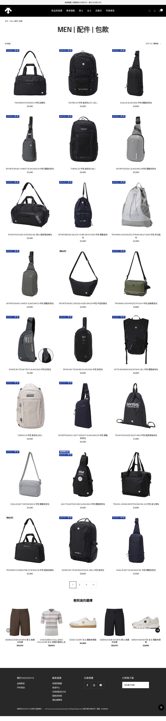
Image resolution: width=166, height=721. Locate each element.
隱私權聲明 (57, 700)
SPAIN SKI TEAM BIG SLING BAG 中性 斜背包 (83, 369)
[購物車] (160, 11)
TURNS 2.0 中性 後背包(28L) (83, 169)
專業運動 (70, 10)
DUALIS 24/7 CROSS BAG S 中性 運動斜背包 (30, 504)
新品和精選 (56, 10)
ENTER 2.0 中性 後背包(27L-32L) (83, 103)
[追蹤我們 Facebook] (87, 685)
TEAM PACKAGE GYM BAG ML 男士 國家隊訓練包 (30, 234)
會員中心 (56, 687)
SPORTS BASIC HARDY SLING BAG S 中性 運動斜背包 (30, 303)
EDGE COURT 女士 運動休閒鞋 (83, 640)
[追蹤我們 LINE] (100, 685)
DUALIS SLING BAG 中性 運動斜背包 (136, 103)
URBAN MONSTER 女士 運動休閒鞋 (146, 641)
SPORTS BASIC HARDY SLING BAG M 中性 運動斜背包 (30, 169)
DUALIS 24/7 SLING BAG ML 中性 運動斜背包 (136, 570)
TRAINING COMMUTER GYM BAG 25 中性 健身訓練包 (30, 570)
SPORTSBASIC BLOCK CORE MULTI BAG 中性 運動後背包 (83, 236)
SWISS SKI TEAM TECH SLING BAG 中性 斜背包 (30, 369)
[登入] (155, 11)
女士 (89, 10)
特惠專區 (110, 10)
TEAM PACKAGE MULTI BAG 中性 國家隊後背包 (136, 435)
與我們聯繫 (57, 683)
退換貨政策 (57, 696)
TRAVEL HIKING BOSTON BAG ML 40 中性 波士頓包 (136, 504)
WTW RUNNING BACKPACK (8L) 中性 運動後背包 (136, 369)
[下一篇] (93, 584)
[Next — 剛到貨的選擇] (157, 630)
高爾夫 (98, 10)
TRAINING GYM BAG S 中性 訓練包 (30, 103)
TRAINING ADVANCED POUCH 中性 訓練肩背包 (136, 303)
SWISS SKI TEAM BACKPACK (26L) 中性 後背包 (83, 570)
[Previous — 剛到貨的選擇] (8, 630)
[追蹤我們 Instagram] (94, 685)
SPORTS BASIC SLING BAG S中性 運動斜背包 (136, 169)
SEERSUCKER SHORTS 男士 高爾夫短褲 (20, 641)
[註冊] (145, 685)
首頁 (6, 21)
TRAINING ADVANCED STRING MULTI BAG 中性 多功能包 (136, 236)
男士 (81, 10)
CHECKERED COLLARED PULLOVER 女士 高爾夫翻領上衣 (51, 641)
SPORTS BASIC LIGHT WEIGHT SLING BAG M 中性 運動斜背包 (83, 436)
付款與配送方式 (59, 692)
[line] (161, 707)
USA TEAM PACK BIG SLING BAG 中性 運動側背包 (83, 504)
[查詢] (150, 11)
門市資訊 (21, 687)
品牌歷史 (21, 683)
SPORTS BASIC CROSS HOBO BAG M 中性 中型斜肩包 (83, 303)
